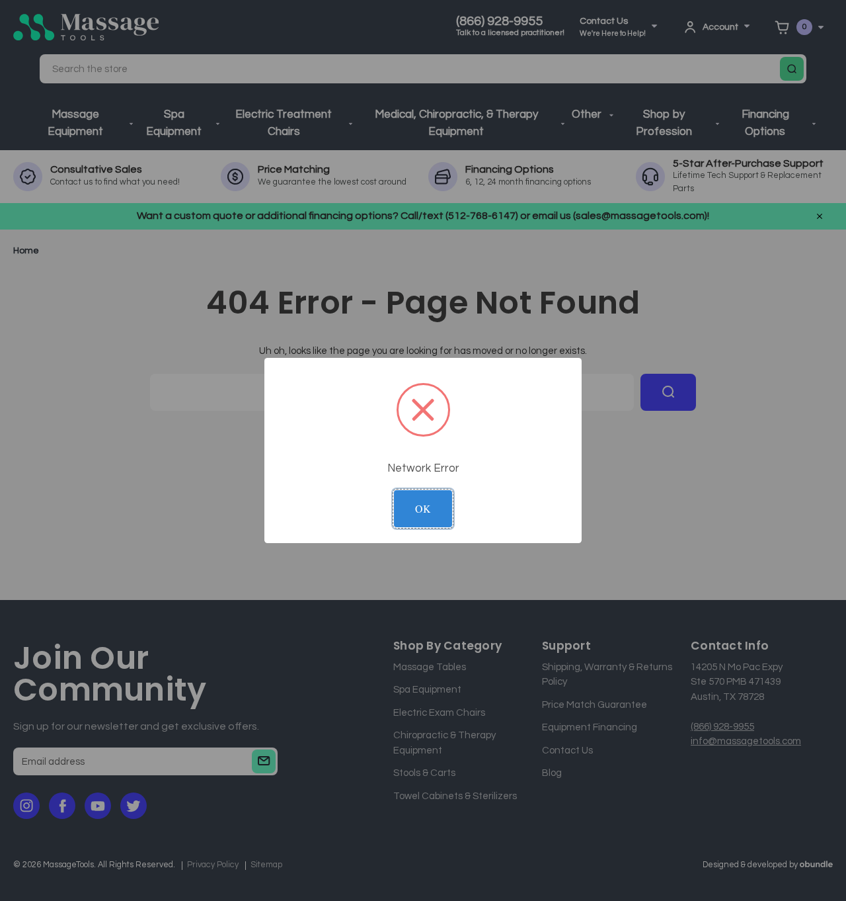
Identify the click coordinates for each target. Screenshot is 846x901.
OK (423, 508)
